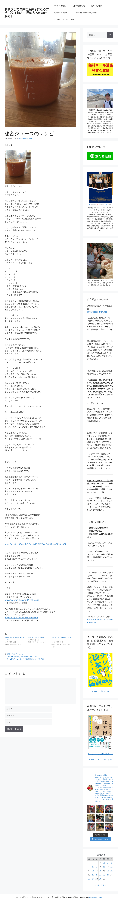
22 (100, 875)
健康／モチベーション (15, 654)
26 (89, 879)
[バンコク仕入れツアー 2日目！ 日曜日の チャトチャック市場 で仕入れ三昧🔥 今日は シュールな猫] (100, 818)
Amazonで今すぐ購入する (100, 759)
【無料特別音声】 (79, 6)
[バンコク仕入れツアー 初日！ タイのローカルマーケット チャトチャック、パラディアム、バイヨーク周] (109, 818)
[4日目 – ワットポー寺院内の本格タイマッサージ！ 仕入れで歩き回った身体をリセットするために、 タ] (91, 818)
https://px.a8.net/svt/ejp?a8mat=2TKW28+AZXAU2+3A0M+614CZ (35, 544)
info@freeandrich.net (97, 312)
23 (104, 875)
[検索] (110, 35)
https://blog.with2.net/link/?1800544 (21, 617)
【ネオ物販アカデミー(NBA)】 (85, 13)
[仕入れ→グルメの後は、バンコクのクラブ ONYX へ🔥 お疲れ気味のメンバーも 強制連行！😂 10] (109, 809)
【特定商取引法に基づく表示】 (64, 19)
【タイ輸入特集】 (97, 6)
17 (108, 871)
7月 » (103, 885)
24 (108, 875)
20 (93, 875)
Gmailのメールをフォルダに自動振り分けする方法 (25, 659)
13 (93, 871)
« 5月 (97, 885)
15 (100, 871)
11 (111, 867)
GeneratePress (95, 897)
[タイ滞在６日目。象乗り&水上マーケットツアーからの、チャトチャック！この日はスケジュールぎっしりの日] (100, 827)
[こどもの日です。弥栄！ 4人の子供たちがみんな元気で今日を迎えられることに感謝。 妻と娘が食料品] (91, 809)
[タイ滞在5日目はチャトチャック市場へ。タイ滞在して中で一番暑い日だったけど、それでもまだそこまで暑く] (109, 827)
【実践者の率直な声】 (60, 13)
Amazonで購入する (100, 691)
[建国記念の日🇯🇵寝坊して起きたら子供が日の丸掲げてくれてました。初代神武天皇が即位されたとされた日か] (91, 827)
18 (111, 871)
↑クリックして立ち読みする (100, 754)
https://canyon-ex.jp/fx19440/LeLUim (22, 600)
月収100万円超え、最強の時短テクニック (22, 656)
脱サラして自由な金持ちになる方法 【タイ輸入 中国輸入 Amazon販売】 (27, 12)
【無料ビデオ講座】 (59, 6)
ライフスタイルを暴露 (36, 637)
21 (97, 875)
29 (100, 879)
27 (93, 879)
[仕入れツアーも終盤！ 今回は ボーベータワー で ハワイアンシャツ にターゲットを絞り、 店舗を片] (100, 809)
